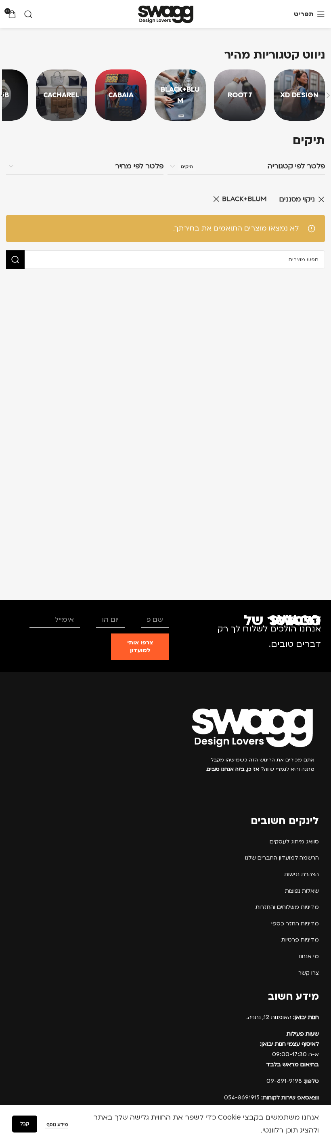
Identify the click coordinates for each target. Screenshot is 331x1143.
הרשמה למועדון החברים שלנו (282, 858)
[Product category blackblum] (180, 95)
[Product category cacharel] (61, 95)
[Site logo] (165, 14)
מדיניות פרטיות (300, 940)
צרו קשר (308, 973)
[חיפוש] (28, 14)
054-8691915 (271, 1097)
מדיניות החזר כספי (295, 923)
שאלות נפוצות (302, 891)
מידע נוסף (56, 1125)
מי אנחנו (309, 956)
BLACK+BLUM (244, 198)
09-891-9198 (292, 1081)
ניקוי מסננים (297, 199)
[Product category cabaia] (121, 95)
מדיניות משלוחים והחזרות (287, 907)
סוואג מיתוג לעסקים (294, 841)
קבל (24, 1124)
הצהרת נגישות (301, 874)
